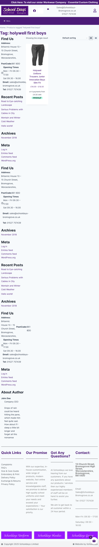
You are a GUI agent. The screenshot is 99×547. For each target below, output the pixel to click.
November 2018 (9, 137)
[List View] (96, 38)
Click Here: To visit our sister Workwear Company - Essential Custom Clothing (54, 2)
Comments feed (9, 157)
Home (2, 27)
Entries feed (7, 153)
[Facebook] (34, 11)
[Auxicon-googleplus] (40, 11)
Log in (4, 149)
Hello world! (7, 126)
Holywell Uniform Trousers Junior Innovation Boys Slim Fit (37, 76)
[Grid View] (91, 38)
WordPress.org (8, 160)
